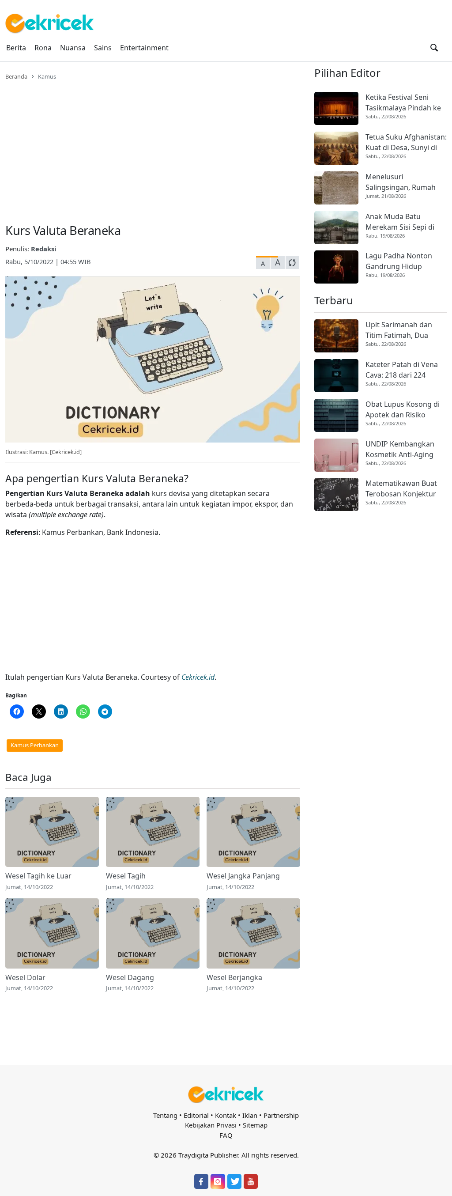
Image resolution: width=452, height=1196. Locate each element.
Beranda (16, 76)
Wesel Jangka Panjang (243, 876)
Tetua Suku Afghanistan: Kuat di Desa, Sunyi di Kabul (406, 142)
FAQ (226, 1135)
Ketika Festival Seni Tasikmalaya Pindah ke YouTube (403, 102)
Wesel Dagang (130, 977)
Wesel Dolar (25, 977)
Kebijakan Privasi (211, 1124)
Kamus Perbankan (35, 745)
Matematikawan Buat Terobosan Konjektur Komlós (401, 488)
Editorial (196, 1115)
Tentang (165, 1115)
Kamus (47, 76)
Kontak (225, 1115)
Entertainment (144, 48)
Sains (103, 48)
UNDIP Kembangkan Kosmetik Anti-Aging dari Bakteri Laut (399, 449)
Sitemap (255, 1124)
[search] (434, 47)
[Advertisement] (152, 146)
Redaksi (43, 248)
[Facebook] (201, 1181)
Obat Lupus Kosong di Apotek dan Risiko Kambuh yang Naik (402, 409)
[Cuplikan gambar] (52, 832)
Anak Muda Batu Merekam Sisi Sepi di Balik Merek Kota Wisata (405, 222)
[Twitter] (234, 1181)
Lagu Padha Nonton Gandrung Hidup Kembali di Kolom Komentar (398, 261)
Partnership (281, 1115)
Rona (43, 48)
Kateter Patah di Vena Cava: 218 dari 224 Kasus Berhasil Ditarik (401, 370)
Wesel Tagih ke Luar (38, 876)
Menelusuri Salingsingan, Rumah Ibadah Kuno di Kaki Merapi (400, 182)
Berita (16, 48)
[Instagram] (218, 1181)
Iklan (249, 1115)
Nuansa (73, 48)
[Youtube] (251, 1181)
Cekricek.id (198, 677)
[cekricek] (226, 1094)
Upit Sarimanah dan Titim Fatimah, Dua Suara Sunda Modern (401, 330)
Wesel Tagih (126, 876)
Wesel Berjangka (234, 977)
